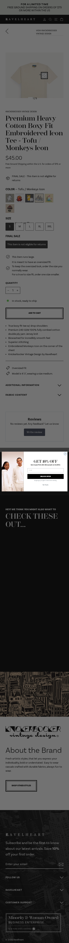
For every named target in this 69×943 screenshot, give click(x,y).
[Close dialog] (65, 453)
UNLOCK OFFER (45, 476)
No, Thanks (45, 485)
